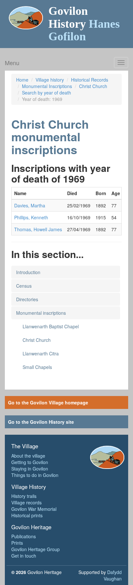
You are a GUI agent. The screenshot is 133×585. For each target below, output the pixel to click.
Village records (26, 502)
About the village (28, 455)
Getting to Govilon (29, 462)
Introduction (28, 272)
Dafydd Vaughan (113, 575)
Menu (12, 62)
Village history (50, 79)
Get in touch (23, 555)
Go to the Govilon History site (41, 422)
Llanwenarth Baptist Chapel (51, 326)
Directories (27, 299)
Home (22, 79)
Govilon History (84, 24)
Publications (23, 536)
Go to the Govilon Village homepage (48, 402)
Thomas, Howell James (38, 229)
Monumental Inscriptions (47, 86)
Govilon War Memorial (33, 509)
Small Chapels (37, 367)
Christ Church (93, 86)
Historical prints (27, 515)
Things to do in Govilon (34, 475)
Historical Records (89, 79)
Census (24, 286)
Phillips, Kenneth (31, 217)
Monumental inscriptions (41, 313)
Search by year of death (46, 92)
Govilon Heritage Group (35, 549)
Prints (17, 543)
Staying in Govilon (29, 468)
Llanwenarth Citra (41, 353)
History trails (23, 496)
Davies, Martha (29, 205)
